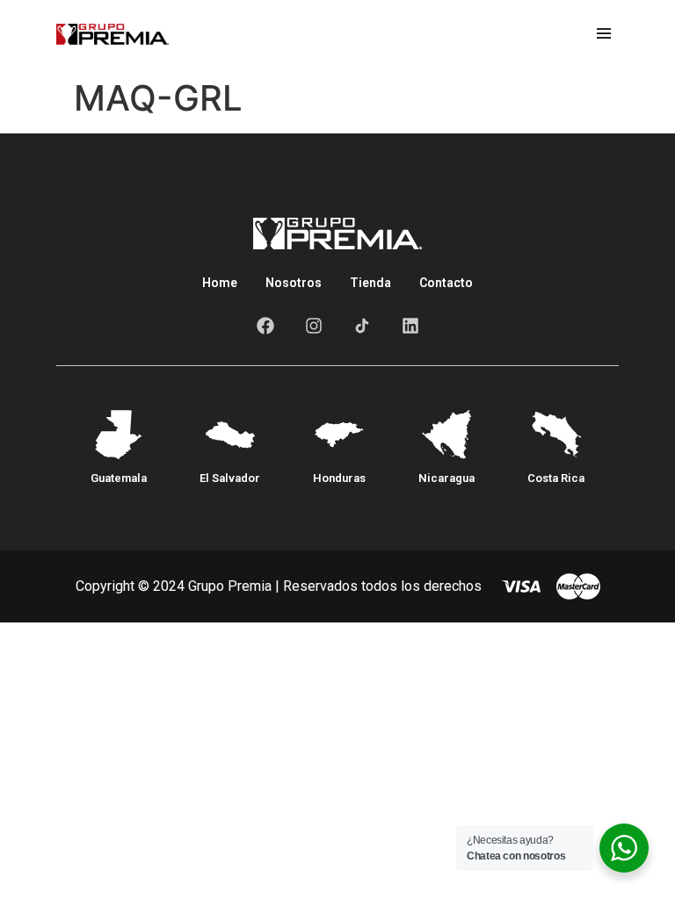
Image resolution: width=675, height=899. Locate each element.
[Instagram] (314, 325)
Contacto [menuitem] (446, 283)
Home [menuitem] (219, 283)
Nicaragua (446, 478)
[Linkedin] (410, 325)
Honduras (339, 478)
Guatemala (119, 478)
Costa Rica (555, 478)
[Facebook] (265, 325)
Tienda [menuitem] (370, 283)
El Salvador (230, 478)
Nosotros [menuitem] (293, 283)
